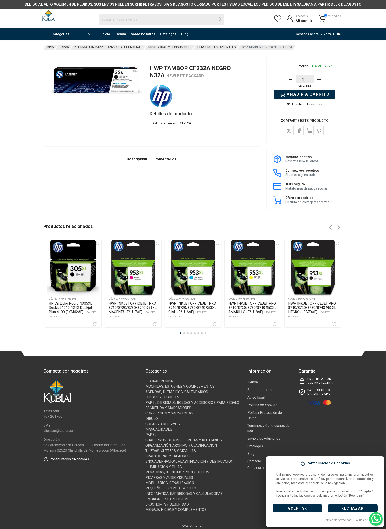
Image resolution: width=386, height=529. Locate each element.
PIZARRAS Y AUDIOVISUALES (169, 477)
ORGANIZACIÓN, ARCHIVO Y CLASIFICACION (181, 445)
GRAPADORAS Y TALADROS (167, 456)
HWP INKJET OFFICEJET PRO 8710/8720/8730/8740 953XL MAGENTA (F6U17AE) (133, 309)
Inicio (105, 34)
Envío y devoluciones (263, 438)
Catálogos (168, 34)
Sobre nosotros (143, 34)
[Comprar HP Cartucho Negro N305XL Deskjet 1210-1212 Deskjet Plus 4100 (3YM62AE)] (94, 324)
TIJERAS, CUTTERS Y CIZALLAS (170, 451)
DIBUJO (151, 419)
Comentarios (165, 159)
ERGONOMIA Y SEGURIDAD (167, 504)
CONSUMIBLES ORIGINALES (216, 47)
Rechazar (352, 508)
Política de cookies (367, 520)
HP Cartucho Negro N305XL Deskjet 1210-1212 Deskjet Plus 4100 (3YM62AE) (72, 309)
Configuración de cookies (69, 459)
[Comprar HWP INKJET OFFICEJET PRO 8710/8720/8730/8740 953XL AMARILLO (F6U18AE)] (274, 324)
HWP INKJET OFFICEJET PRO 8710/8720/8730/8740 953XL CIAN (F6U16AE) (192, 309)
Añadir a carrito (308, 94)
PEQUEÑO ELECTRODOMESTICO (171, 488)
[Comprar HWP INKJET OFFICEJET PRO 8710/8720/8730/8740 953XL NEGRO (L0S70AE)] (334, 324)
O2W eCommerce (193, 526)
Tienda (120, 34)
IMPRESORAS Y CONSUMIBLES (170, 47)
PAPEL (150, 435)
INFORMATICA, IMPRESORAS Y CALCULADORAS (108, 47)
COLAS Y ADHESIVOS (162, 424)
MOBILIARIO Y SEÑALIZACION (169, 483)
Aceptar (297, 508)
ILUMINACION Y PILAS (163, 467)
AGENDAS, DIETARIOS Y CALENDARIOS (176, 392)
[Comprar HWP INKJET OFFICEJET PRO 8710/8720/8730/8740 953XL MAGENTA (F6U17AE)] (154, 324)
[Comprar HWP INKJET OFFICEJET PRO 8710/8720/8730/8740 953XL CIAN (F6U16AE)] (214, 324)
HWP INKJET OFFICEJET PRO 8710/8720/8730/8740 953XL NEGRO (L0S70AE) (312, 309)
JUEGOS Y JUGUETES (162, 397)
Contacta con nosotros (264, 468)
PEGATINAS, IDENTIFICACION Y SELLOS (177, 472)
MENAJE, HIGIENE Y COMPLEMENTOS (176, 510)
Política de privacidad (338, 520)
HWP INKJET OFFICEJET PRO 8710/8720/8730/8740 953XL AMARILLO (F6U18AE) (252, 309)
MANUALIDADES (158, 429)
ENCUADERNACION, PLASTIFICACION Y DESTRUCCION (189, 461)
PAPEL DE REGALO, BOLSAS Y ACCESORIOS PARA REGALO (192, 402)
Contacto (254, 461)
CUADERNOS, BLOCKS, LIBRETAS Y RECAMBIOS (183, 440)
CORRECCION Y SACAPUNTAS (169, 413)
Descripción (137, 159)
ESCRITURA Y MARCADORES (168, 408)
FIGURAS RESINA (159, 381)
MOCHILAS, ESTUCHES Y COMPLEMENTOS (180, 386)
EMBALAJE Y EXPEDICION (166, 499)
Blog (184, 34)
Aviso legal (256, 397)
